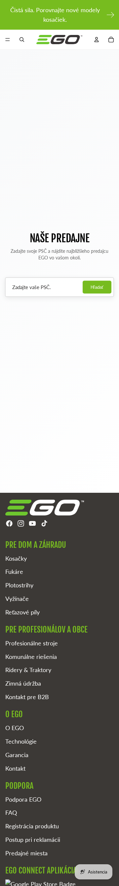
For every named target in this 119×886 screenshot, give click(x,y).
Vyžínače (17, 598)
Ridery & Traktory (28, 669)
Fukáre (14, 571)
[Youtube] (32, 523)
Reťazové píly (22, 612)
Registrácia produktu (32, 826)
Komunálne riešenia (31, 656)
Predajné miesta (26, 853)
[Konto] (96, 39)
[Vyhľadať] (22, 39)
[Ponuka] (7, 39)
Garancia (16, 754)
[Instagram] (21, 523)
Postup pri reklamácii (32, 839)
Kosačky (16, 558)
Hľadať (97, 287)
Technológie (21, 741)
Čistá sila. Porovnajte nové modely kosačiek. (55, 14)
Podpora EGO (23, 799)
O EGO (14, 727)
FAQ (11, 812)
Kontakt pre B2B (27, 696)
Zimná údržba (23, 683)
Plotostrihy (19, 585)
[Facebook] (9, 523)
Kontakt (15, 768)
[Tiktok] (44, 523)
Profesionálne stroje (31, 643)
